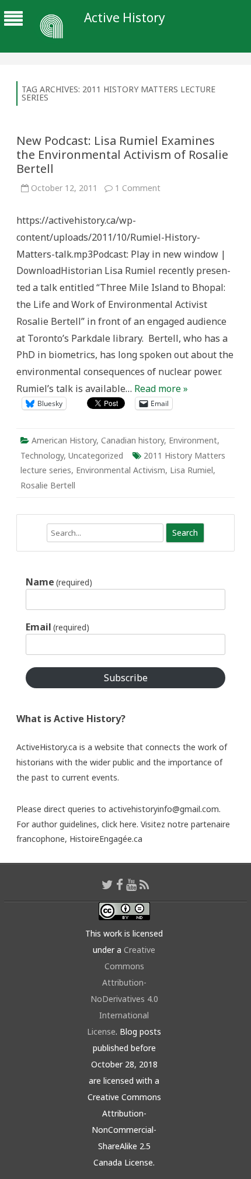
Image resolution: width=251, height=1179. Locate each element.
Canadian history (132, 440)
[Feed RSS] (144, 884)
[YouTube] (131, 884)
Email (57, 627)
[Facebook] (119, 884)
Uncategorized (95, 455)
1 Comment (138, 187)
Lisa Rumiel (191, 470)
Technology (42, 455)
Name (59, 582)
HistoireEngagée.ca (105, 838)
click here (119, 824)
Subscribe (126, 677)
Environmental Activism (120, 470)
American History (64, 440)
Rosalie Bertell (47, 485)
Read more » (161, 388)
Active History (124, 18)
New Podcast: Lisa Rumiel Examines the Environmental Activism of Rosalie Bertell (122, 154)
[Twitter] (107, 884)
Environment (193, 440)
